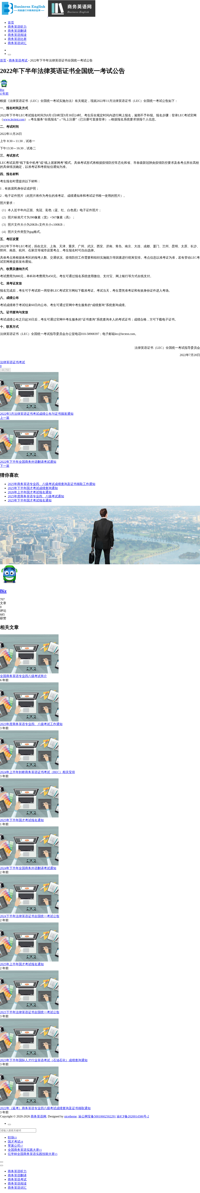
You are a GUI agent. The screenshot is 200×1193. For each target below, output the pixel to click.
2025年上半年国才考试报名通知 (22, 964)
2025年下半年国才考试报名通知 (22, 820)
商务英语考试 (17, 1179)
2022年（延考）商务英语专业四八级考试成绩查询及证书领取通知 (45, 1108)
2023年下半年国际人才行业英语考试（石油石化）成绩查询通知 (44, 1060)
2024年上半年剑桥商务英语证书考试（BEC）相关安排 (37, 772)
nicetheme (70, 1116)
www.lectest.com (13, 119)
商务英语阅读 (17, 35)
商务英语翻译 (17, 30)
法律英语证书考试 (12, 362)
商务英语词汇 (17, 43)
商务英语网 (38, 1116)
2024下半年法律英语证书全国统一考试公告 (29, 916)
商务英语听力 (17, 26)
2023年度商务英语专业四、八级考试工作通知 (31, 724)
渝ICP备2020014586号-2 (133, 1116)
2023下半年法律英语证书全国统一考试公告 (29, 1012)
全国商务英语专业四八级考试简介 (23, 676)
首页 (11, 22)
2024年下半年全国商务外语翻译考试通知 (28, 868)
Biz (3, 591)
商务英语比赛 (17, 39)
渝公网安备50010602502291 (97, 1116)
